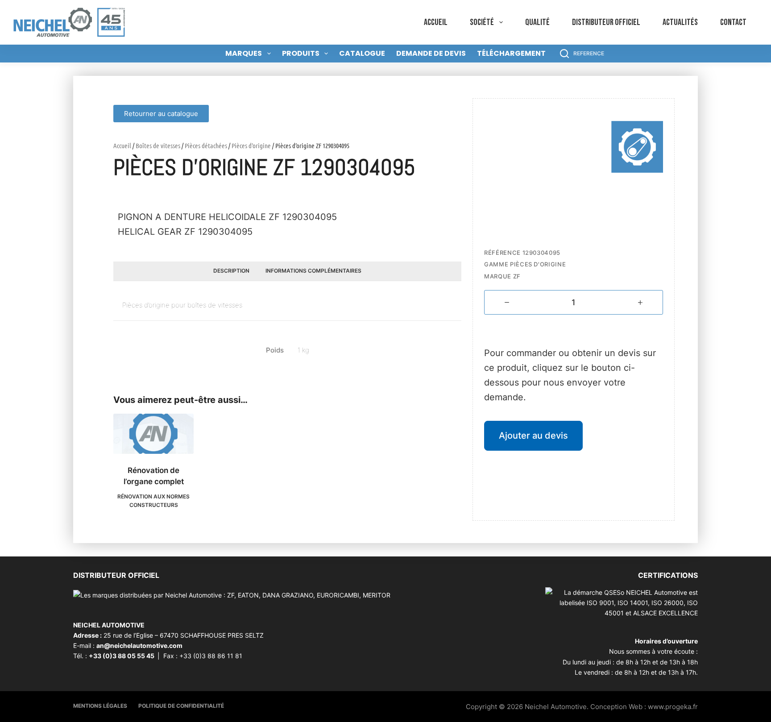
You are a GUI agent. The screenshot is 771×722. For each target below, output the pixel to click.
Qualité (537, 22)
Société (482, 22)
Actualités (680, 22)
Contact (733, 22)
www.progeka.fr (673, 706)
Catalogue (362, 53)
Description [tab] (231, 270)
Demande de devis (431, 53)
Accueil (436, 22)
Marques (243, 53)
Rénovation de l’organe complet (154, 476)
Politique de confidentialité (181, 705)
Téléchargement (511, 53)
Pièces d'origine (251, 145)
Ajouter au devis (533, 435)
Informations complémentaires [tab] (313, 270)
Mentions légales (100, 705)
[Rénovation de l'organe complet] (153, 434)
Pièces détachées (206, 145)
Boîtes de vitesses (158, 145)
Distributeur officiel (606, 22)
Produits (300, 53)
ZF (517, 276)
